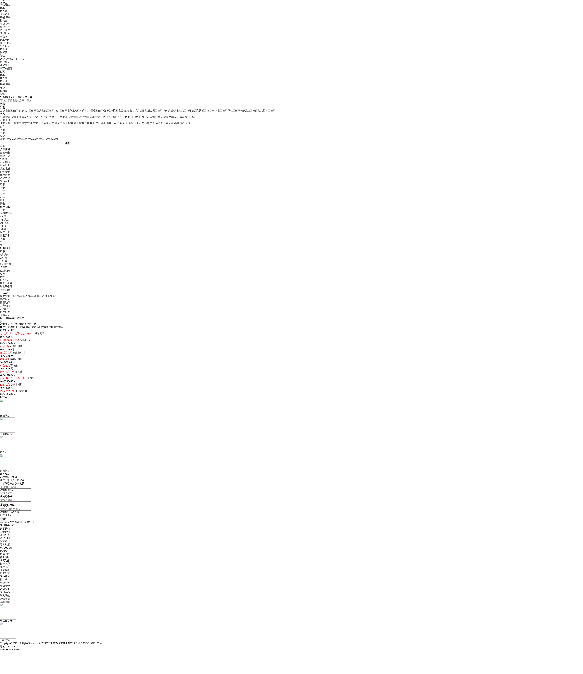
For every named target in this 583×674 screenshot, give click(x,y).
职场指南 (5, 602)
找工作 (3, 8)
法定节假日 (6, 178)
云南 (92, 117)
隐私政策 (5, 544)
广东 (40, 117)
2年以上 (4, 219)
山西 (141, 117)
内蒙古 (164, 117)
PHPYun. (16, 649)
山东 (147, 117)
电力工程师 (61, 110)
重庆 (24, 117)
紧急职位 (5, 308)
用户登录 (5, 62)
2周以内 (4, 257)
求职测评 (5, 582)
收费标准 (5, 570)
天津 (13, 117)
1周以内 (4, 254)
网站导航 (5, 4)
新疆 (176, 117)
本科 (2, 197)
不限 (2, 129)
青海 (152, 117)
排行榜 (3, 579)
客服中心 (5, 592)
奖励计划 (5, 168)
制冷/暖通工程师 (94, 110)
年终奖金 (5, 165)
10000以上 (56, 139)
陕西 (136, 117)
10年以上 (5, 232)
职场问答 (5, 36)
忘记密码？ (28, 522)
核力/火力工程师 (27, 110)
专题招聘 (5, 23)
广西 (103, 117)
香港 (182, 117)
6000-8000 (33, 139)
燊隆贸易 (39, 333)
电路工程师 (11, 110)
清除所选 (5, 289)
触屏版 (3, 52)
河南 (86, 117)
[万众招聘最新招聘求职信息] (6, 68)
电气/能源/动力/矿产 (33, 296)
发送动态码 (6, 515)
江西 (125, 117)
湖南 (75, 117)
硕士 (2, 200)
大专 (2, 194)
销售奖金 (5, 171)
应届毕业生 (6, 213)
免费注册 (5, 65)
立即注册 (17, 522)
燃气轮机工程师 (266, 110)
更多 (2, 126)
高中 (2, 187)
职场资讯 (5, 14)
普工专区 (5, 39)
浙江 (46, 117)
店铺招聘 (5, 17)
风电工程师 (234, 110)
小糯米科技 (16, 384)
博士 (2, 203)
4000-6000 (22, 139)
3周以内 (4, 261)
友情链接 (5, 598)
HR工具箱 (5, 43)
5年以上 (4, 226)
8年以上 (4, 229)
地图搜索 (5, 586)
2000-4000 (10, 139)
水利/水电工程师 (218, 110)
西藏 (171, 117)
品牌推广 (5, 566)
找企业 (3, 49)
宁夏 (157, 117)
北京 (7, 117)
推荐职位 (5, 312)
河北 (81, 117)
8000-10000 (44, 139)
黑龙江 (63, 117)
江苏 (29, 117)
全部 (2, 110)
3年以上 (4, 222)
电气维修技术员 (75, 110)
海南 (114, 117)
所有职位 (5, 299)
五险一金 (5, 155)
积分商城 (5, 30)
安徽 (35, 117)
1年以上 (4, 216)
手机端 (23, 59)
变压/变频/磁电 (126, 110)
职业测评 (5, 27)
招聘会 (3, 20)
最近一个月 (6, 283)
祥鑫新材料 (16, 346)
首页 (2, 71)
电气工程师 (185, 110)
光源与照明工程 (200, 110)
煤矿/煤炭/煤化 (171, 110)
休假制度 (5, 175)
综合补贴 (5, 162)
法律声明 (5, 538)
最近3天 (4, 277)
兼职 (2, 87)
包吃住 (3, 159)
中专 (2, 191)
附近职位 (5, 46)
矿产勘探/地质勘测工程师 (148, 110)
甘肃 (97, 117)
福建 (51, 117)
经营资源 (5, 541)
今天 (2, 273)
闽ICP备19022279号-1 (91, 643)
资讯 (2, 94)
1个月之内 (5, 264)
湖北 (70, 117)
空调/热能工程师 (45, 110)
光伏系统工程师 (248, 110)
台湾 (193, 117)
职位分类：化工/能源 (11, 296)
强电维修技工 (110, 110)
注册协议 (5, 535)
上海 (18, 117)
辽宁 (57, 117)
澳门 (187, 117)
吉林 (119, 117)
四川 (130, 117)
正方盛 (14, 365)
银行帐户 (5, 563)
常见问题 (5, 595)
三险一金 (5, 152)
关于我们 (5, 531)
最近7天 (4, 280)
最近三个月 (6, 286)
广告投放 (5, 573)
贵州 (108, 117)
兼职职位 (5, 33)
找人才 (3, 11)
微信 (2, 55)
